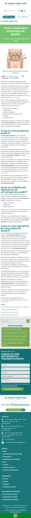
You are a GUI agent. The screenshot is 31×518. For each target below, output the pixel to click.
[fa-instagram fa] (25, 11)
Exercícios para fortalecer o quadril (15, 336)
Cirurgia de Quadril (9, 487)
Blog (7, 39)
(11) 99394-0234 (11, 11)
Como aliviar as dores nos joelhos (14, 332)
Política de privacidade (10, 470)
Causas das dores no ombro (12, 329)
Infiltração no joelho (10, 494)
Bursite (5, 481)
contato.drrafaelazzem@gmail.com (15, 442)
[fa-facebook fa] (20, 11)
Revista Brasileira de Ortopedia (9, 309)
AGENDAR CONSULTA (8, 17)
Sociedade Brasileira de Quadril (9, 312)
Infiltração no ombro (10, 497)
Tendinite (6, 484)
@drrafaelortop (21, 404)
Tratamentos (7, 456)
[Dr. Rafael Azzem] (9, 22)
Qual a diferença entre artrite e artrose (13, 344)
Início (3, 39)
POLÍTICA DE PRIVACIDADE (9, 386)
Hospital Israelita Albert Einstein (9, 315)
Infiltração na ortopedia (11, 459)
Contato (5, 465)
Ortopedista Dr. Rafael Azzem (12, 454)
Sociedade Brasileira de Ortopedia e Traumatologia (15, 307)
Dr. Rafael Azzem (12, 76)
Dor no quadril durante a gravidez (14, 339)
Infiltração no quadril (10, 499)
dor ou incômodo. (15, 97)
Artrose (5, 479)
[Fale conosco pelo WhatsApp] (15, 515)
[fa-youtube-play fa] (22, 11)
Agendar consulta (9, 467)
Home (4, 451)
